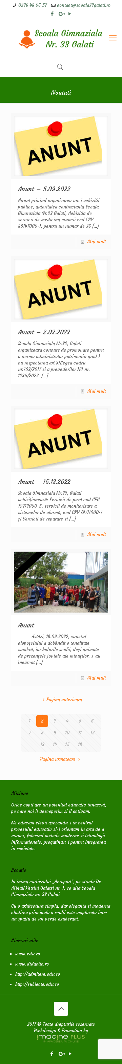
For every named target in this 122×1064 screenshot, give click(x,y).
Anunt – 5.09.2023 (44, 189)
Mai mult (96, 242)
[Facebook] (52, 13)
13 (42, 745)
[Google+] (61, 13)
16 (80, 745)
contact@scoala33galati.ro (83, 5)
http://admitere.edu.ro (37, 974)
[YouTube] (70, 13)
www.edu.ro (27, 954)
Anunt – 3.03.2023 (44, 332)
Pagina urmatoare (58, 759)
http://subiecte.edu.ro (37, 984)
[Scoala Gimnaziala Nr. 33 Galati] (61, 38)
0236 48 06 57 (32, 5)
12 (92, 733)
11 (80, 733)
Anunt (26, 625)
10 (67, 733)
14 (55, 745)
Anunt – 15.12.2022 (44, 482)
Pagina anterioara (64, 700)
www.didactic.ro (32, 964)
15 (67, 745)
